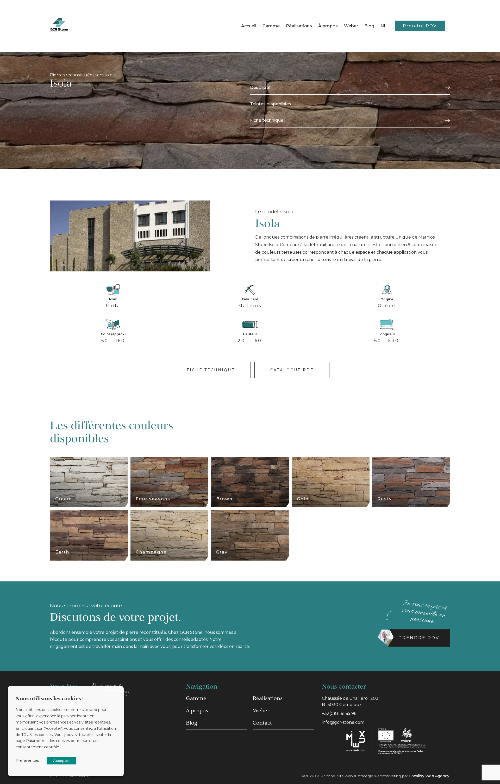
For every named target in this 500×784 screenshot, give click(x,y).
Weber (351, 25)
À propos (328, 25)
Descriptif (260, 87)
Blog (369, 25)
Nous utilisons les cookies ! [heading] (50, 699)
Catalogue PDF (292, 370)
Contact (262, 723)
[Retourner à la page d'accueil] (59, 26)
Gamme (271, 25)
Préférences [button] (27, 760)
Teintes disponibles (270, 103)
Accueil (248, 25)
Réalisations (299, 25)
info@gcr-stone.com (343, 722)
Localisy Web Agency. (429, 776)
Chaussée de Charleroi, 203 (350, 701)
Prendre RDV (420, 25)
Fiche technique (266, 120)
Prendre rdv (418, 637)
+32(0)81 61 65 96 (339, 713)
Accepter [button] (61, 760)
